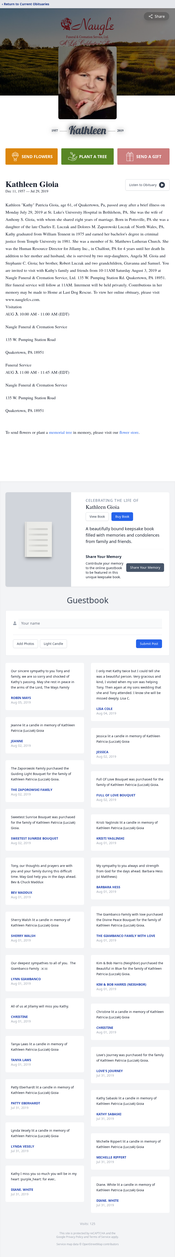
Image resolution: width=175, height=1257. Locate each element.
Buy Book (122, 516)
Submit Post (149, 643)
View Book (97, 516)
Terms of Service (100, 1237)
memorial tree (60, 432)
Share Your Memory (145, 567)
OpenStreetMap (92, 1244)
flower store (129, 432)
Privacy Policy (74, 1237)
